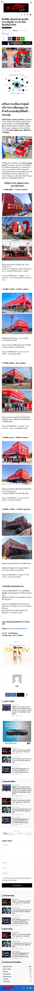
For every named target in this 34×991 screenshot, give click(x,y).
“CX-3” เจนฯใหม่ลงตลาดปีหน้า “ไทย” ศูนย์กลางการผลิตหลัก (21, 751)
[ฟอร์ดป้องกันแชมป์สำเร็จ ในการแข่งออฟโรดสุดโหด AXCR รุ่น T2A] (6, 759)
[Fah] (3, 33)
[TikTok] (27, 988)
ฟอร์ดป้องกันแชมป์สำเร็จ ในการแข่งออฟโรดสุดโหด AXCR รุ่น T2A (22, 760)
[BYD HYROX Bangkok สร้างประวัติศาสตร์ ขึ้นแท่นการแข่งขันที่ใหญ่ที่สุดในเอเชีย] (6, 769)
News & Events (6, 27)
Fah (8, 34)
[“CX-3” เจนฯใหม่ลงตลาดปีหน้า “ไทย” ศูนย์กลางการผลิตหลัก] (6, 751)
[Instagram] (24, 14)
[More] (27, 695)
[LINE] (23, 39)
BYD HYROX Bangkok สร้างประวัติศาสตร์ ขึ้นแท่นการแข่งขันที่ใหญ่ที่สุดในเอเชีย (21, 770)
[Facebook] (21, 14)
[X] (27, 14)
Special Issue (15, 748)
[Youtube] (30, 14)
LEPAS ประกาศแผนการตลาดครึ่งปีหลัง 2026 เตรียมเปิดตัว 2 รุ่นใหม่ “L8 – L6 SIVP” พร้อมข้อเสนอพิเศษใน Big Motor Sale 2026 (22, 710)
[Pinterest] (18, 39)
